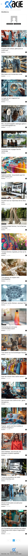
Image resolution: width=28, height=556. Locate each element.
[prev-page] (8, 540)
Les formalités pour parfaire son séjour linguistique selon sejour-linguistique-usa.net (13, 530)
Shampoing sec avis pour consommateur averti (9, 327)
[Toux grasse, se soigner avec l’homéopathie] (14, 267)
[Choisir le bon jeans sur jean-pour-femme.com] (14, 492)
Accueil (2, 9)
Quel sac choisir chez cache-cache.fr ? (13, 376)
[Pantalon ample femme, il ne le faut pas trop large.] (14, 216)
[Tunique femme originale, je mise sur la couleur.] (14, 241)
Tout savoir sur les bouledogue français (13, 352)
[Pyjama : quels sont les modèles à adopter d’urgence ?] (14, 415)
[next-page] (19, 540)
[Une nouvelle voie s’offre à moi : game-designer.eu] (14, 390)
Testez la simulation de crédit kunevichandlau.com (10, 478)
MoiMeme (3, 52)
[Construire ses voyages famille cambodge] (14, 139)
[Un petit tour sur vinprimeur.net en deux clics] (14, 190)
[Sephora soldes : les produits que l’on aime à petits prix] (14, 164)
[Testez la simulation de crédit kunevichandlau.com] (14, 467)
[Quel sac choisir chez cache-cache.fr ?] (14, 366)
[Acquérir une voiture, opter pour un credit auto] (14, 38)
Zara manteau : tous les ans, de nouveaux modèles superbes (11, 452)
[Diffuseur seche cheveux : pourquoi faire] (14, 292)
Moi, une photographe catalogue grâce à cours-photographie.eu (13, 124)
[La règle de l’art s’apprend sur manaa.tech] (14, 88)
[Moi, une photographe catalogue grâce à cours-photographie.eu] (14, 113)
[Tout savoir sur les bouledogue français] (14, 342)
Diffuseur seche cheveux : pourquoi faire (14, 303)
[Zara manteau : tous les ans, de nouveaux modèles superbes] (14, 441)
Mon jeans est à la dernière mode (11, 74)
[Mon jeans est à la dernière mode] (14, 64)
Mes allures (4, 46)
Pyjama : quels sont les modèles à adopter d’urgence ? (12, 427)
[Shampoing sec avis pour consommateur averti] (14, 316)
